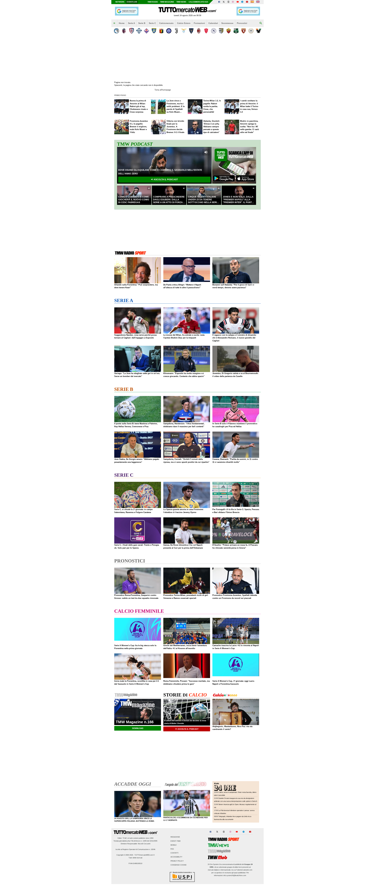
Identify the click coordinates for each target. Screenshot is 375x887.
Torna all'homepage (163, 90)
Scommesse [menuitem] (227, 23)
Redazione (175, 837)
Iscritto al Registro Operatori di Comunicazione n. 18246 (135, 849)
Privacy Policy (177, 861)
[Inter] (169, 31)
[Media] (247, 2)
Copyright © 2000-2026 (124, 855)
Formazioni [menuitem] (199, 23)
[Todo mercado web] (252, 2)
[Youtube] (238, 2)
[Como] (139, 31)
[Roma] (229, 31)
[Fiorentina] (146, 31)
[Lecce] (191, 31)
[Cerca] (261, 23)
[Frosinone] (154, 31)
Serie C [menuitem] (152, 23)
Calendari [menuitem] (213, 23)
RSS (172, 849)
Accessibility (176, 857)
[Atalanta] (117, 31)
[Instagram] (233, 2)
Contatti (174, 853)
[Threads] (228, 2)
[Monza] (206, 31)
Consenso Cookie (178, 865)
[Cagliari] (131, 31)
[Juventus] (176, 31)
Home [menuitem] (122, 23)
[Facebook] (219, 2)
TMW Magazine (167, 2)
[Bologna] (124, 31)
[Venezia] (258, 31)
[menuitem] (114, 23)
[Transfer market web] (257, 2)
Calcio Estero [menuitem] (183, 23)
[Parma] (221, 31)
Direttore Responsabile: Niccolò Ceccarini (135, 844)
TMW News (181, 2)
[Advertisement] (187, 229)
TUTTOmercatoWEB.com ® (144, 855)
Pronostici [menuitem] (242, 23)
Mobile (174, 845)
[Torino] (244, 31)
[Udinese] (251, 31)
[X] (224, 2)
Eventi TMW (175, 841)
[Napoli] (214, 31)
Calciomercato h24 (198, 2)
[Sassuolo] (236, 31)
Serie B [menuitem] (141, 23)
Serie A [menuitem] (131, 23)
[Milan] (199, 31)
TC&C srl (126, 838)
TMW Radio (153, 2)
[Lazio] (184, 31)
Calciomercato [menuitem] (166, 23)
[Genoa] (161, 31)
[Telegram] (242, 2)
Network (120, 2)
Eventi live (132, 2)
